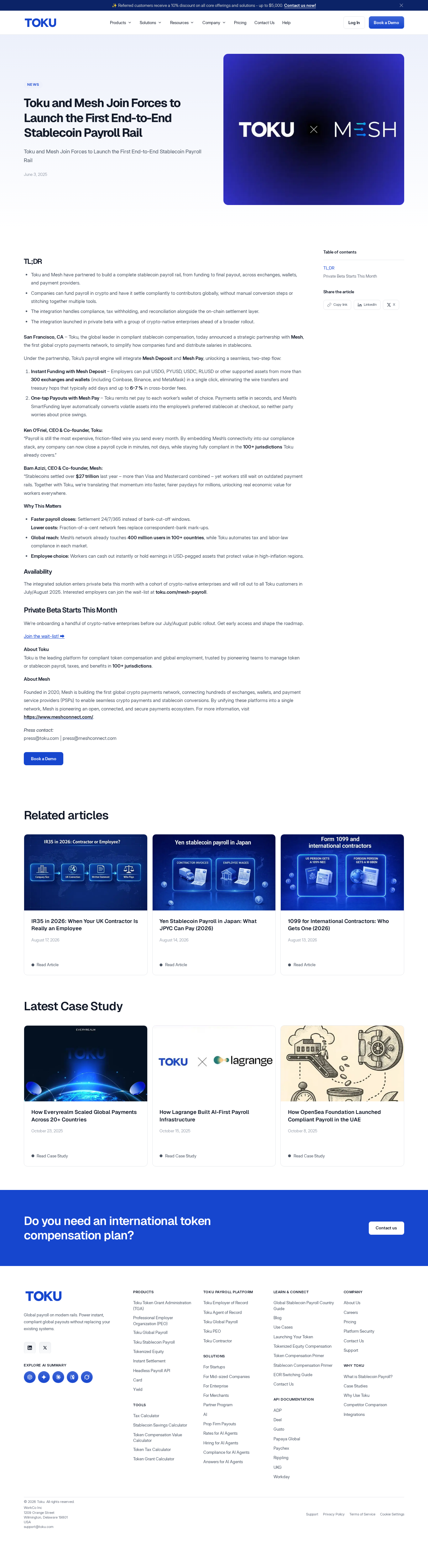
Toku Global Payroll (150, 1332)
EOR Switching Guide (293, 1374)
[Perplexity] (73, 1377)
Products (118, 22)
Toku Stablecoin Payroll (154, 1342)
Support (351, 1350)
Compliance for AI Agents (226, 1452)
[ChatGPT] (30, 1377)
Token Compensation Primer (299, 1355)
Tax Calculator (146, 1415)
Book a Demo (386, 22)
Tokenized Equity (148, 1351)
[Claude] (58, 1377)
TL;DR (328, 267)
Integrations (354, 1414)
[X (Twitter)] (45, 1348)
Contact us (386, 1227)
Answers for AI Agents (223, 1461)
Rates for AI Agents (220, 1433)
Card (137, 1379)
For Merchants (216, 1395)
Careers (351, 1312)
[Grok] (87, 1377)
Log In (354, 22)
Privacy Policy (334, 1514)
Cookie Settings (392, 1514)
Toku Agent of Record (222, 1312)
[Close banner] (401, 5)
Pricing (240, 22)
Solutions (148, 22)
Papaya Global (287, 1438)
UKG (278, 1467)
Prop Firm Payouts (219, 1423)
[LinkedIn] (30, 1348)
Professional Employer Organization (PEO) (153, 1320)
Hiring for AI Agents (220, 1442)
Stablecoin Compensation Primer (303, 1365)
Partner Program (217, 1404)
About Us (352, 1302)
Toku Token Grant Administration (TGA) (162, 1305)
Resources (179, 22)
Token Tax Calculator (152, 1449)
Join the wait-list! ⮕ (44, 636)
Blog (278, 1317)
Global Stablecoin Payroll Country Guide (304, 1305)
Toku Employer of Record (225, 1302)
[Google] (44, 1377)
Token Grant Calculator (153, 1458)
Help (286, 22)
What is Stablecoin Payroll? (368, 1376)
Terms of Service (362, 1514)
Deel (278, 1419)
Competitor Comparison (365, 1404)
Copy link (340, 304)
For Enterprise (215, 1385)
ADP (278, 1410)
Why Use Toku (356, 1395)
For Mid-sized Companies (226, 1376)
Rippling (281, 1457)
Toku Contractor (217, 1340)
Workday (282, 1476)
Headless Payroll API (151, 1370)
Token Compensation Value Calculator (157, 1437)
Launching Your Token (293, 1336)
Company (211, 22)
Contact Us (264, 22)
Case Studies (356, 1385)
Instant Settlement (149, 1360)
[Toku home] (40, 22)
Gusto (279, 1429)
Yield (138, 1389)
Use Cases (283, 1327)
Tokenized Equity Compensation (302, 1346)
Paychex (281, 1448)
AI (205, 1414)
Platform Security (359, 1331)
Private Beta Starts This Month (350, 275)
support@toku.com (39, 1527)
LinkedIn (370, 304)
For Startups (214, 1366)
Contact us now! (300, 5)
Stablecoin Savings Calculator (160, 1424)
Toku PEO (212, 1331)
